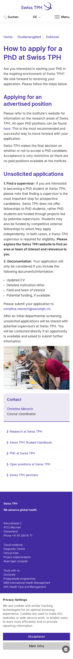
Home (8, 37)
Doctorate (9, 574)
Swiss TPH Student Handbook (31, 442)
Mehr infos (36, 646)
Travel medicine (13, 544)
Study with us (12, 570)
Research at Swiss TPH (26, 431)
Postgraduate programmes (19, 578)
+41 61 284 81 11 (22, 535)
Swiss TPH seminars (24, 475)
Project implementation (17, 557)
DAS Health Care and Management (25, 586)
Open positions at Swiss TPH (30, 464)
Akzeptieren (36, 636)
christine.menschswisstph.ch (27, 309)
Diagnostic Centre (14, 548)
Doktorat (52, 37)
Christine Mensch (20, 409)
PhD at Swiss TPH (22, 453)
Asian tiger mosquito (16, 561)
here (7, 128)
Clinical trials (11, 553)
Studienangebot (29, 37)
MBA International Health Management (27, 582)
